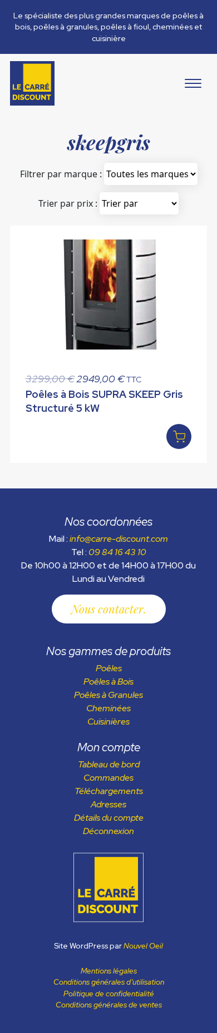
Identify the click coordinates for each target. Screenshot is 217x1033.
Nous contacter (107, 608)
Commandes (108, 778)
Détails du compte (109, 818)
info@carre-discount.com (119, 539)
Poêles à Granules (108, 695)
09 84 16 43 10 (117, 552)
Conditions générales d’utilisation (108, 982)
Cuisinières (108, 721)
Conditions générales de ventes (109, 1005)
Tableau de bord (109, 764)
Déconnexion (108, 831)
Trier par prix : (67, 203)
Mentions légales (109, 971)
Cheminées (108, 708)
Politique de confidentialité (108, 994)
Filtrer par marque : (61, 174)
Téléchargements (109, 791)
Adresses (108, 804)
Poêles (109, 668)
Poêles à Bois (108, 681)
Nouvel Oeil (143, 946)
